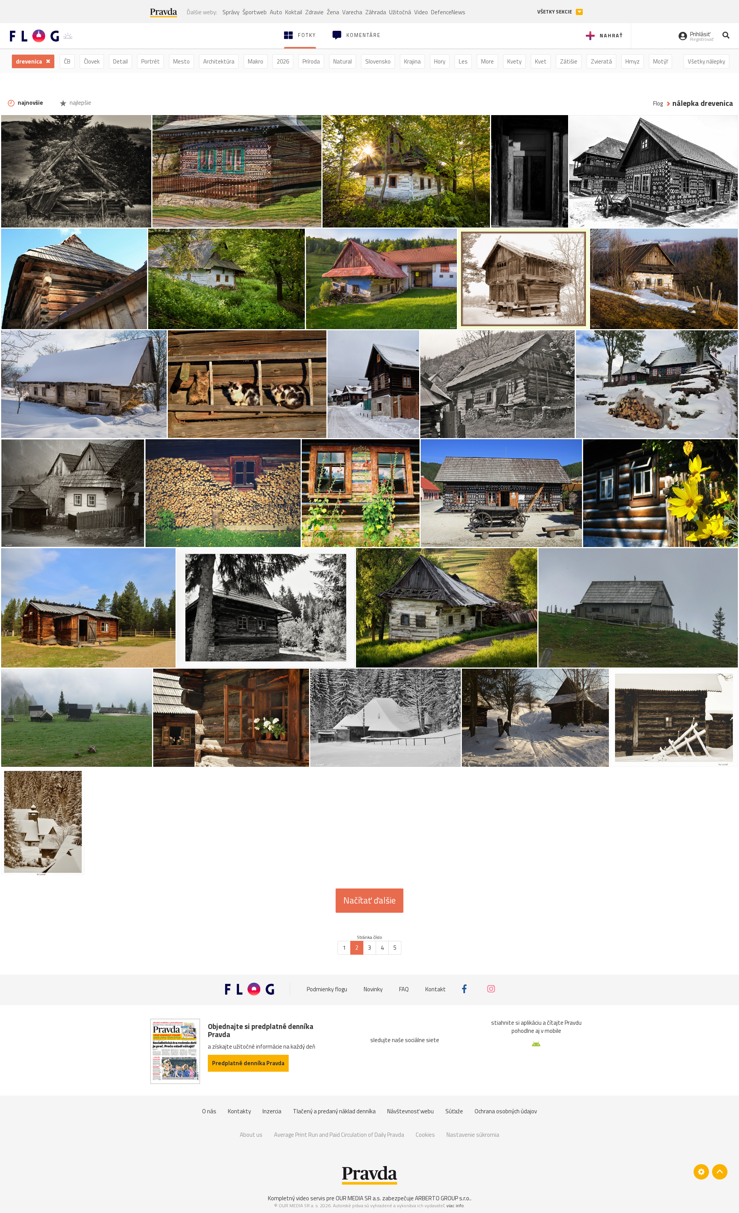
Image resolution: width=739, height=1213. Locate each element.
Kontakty (239, 1111)
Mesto (181, 61)
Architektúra (218, 61)
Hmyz (632, 61)
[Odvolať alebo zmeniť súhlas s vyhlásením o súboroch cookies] (701, 1172)
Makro (255, 61)
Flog (658, 103)
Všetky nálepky (706, 61)
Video (421, 12)
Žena (333, 12)
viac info (455, 1205)
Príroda (311, 61)
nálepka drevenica (702, 103)
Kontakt (435, 988)
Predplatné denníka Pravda (248, 1063)
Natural (342, 61)
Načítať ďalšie (369, 900)
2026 (283, 61)
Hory (439, 61)
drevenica (29, 61)
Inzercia (271, 1111)
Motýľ (660, 61)
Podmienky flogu (327, 988)
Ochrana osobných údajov (506, 1111)
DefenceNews (448, 12)
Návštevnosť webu (410, 1111)
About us (251, 1135)
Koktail (293, 12)
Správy (230, 12)
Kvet (541, 61)
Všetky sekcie (555, 11)
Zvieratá (601, 61)
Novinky (373, 988)
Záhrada (375, 12)
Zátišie (568, 61)
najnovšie (30, 103)
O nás (209, 1111)
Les (463, 61)
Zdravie (314, 12)
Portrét (150, 61)
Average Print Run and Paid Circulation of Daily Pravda (339, 1135)
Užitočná (400, 12)
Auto (276, 12)
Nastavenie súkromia (472, 1135)
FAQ (404, 988)
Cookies (425, 1135)
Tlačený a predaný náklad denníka (334, 1111)
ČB (67, 61)
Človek (92, 61)
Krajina (412, 61)
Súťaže (454, 1111)
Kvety (514, 61)
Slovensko (378, 61)
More (487, 61)
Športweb (254, 12)
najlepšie (80, 103)
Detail (120, 61)
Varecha (352, 12)
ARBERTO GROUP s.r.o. (442, 1198)
